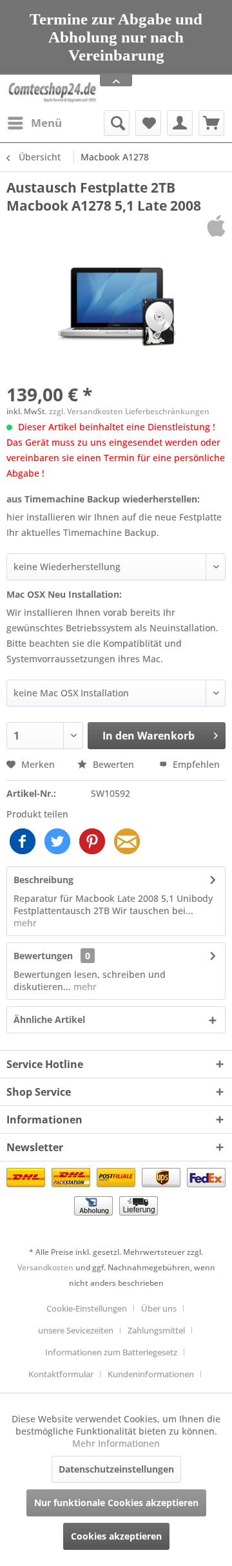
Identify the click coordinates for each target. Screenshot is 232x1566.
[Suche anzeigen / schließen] (117, 123)
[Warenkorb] (211, 123)
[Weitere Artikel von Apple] (216, 226)
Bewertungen (43, 956)
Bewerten (113, 764)
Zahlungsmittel (156, 1330)
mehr (25, 923)
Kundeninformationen (151, 1374)
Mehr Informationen (116, 1443)
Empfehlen (195, 764)
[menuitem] (34, 123)
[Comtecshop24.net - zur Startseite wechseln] (52, 92)
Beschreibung (43, 880)
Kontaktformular (60, 1374)
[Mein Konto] (180, 123)
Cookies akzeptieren (116, 1536)
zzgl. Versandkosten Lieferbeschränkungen (129, 411)
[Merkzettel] (148, 123)
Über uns (159, 1308)
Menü (46, 122)
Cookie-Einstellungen (86, 1308)
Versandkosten (45, 1267)
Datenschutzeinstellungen (116, 1469)
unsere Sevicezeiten (75, 1330)
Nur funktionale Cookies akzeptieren (116, 1502)
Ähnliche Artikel (49, 1019)
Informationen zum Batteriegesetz (111, 1352)
